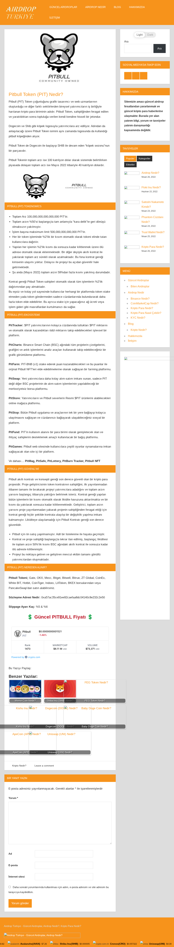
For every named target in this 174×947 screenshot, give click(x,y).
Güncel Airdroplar (63, 7)
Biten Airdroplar (140, 286)
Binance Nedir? (140, 298)
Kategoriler (144, 158)
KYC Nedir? (138, 317)
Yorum (13, 798)
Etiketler (130, 164)
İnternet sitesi (16, 876)
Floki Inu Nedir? (151, 187)
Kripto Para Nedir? (153, 246)
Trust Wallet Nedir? (153, 232)
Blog (117, 7)
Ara (126, 41)
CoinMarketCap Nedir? (145, 303)
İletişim (54, 17)
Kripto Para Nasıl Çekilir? (146, 312)
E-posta (13, 865)
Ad (10, 853)
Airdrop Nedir (95, 7)
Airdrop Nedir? (150, 172)
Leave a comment (44, 765)
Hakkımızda (137, 7)
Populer (130, 158)
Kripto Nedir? (19, 765)
